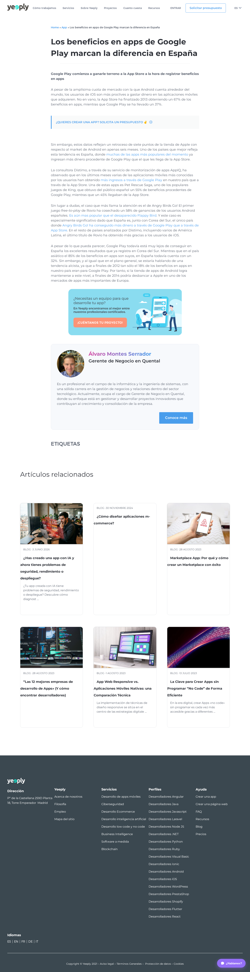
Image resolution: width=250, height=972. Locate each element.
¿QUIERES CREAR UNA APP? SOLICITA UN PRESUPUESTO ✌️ (101, 122)
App (64, 27)
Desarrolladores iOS (163, 879)
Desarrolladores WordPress (168, 886)
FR (23, 941)
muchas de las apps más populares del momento (147, 154)
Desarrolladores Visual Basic (169, 856)
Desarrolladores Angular (166, 796)
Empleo (60, 811)
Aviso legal (107, 963)
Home (55, 27)
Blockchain (109, 849)
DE (30, 941)
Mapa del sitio (64, 819)
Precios (201, 834)
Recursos (154, 8)
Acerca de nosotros (68, 796)
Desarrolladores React (165, 916)
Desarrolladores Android (166, 871)
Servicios (68, 8)
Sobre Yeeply (89, 8)
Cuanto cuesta (132, 8)
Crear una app (206, 796)
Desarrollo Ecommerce (118, 811)
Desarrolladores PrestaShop (169, 894)
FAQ (199, 811)
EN (16, 941)
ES (236, 8)
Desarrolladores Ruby (164, 849)
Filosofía (60, 804)
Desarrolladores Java (163, 804)
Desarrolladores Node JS (166, 826)
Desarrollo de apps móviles (121, 796)
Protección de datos (158, 963)
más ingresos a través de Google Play (131, 180)
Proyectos (110, 8)
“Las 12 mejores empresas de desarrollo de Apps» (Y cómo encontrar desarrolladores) (46, 688)
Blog (199, 826)
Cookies (179, 963)
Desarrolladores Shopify (166, 901)
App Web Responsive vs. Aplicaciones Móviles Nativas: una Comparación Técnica (123, 688)
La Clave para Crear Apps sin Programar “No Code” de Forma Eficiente (194, 688)
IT (37, 941)
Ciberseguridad (112, 804)
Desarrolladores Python (166, 841)
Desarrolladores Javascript (168, 811)
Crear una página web (212, 804)
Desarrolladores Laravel (165, 819)
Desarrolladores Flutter (165, 909)
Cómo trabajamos (44, 8)
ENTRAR (175, 8)
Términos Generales (129, 963)
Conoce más (176, 418)
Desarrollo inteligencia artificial (123, 819)
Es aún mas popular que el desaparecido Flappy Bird (112, 215)
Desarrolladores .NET (164, 834)
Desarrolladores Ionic (164, 864)
